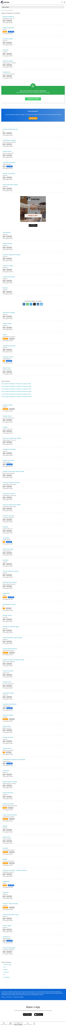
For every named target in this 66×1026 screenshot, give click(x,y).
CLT (4, 20)
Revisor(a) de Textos (8, 357)
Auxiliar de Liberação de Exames (11, 482)
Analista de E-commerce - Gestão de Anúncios (15, 870)
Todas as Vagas (7, 964)
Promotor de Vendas (8, 549)
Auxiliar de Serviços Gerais (10, 582)
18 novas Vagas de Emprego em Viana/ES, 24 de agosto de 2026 (16, 396)
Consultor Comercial (8, 671)
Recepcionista (6, 72)
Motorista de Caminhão (9, 173)
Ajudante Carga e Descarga (10, 781)
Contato (3, 997)
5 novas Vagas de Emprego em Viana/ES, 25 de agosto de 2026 (16, 394)
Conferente (5, 50)
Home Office (11, 31)
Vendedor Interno (7, 151)
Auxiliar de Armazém (8, 265)
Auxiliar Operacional (8, 792)
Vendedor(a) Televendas (9, 345)
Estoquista (5, 527)
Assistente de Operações (9, 449)
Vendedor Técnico (7, 615)
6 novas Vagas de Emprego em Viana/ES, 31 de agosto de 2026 (16, 383)
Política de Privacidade (18, 997)
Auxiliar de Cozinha (8, 405)
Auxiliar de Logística (8, 61)
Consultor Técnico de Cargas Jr (11, 571)
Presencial (9, 20)
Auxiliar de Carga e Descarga (10, 903)
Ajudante (5, 826)
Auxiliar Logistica (7, 925)
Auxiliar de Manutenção (9, 276)
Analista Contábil (7, 323)
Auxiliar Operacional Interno (10, 648)
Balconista (5, 848)
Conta (34, 1024)
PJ (3, 360)
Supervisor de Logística (9, 312)
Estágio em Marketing (8, 27)
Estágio (4, 31)
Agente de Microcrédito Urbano (11, 914)
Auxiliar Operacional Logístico (10, 184)
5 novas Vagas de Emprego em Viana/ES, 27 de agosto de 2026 (16, 388)
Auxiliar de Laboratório (8, 515)
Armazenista (6, 770)
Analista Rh (6, 892)
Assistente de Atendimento (9, 704)
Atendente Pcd (6, 936)
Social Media (6, 538)
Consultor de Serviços (8, 460)
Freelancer (5, 338)
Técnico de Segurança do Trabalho (12, 504)
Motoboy (5, 859)
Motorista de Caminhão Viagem (11, 626)
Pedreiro (5, 334)
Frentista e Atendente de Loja (10, 129)
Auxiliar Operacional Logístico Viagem (12, 637)
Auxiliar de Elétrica (7, 243)
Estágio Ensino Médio (8, 803)
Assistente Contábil (8, 38)
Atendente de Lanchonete (9, 140)
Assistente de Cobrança (9, 493)
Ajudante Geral (6, 368)
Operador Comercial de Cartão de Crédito (13, 471)
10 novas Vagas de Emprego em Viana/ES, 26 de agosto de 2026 (16, 391)
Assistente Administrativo (9, 162)
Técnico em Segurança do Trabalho (12, 438)
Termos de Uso (9, 997)
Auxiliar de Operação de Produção (11, 254)
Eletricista (5, 288)
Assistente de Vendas (8, 693)
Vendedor (5, 427)
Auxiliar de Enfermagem (9, 948)
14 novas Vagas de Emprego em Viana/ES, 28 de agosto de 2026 (16, 386)
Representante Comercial (9, 604)
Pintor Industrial (7, 232)
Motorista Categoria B (8, 16)
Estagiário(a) (6, 593)
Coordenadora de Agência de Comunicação (14, 759)
